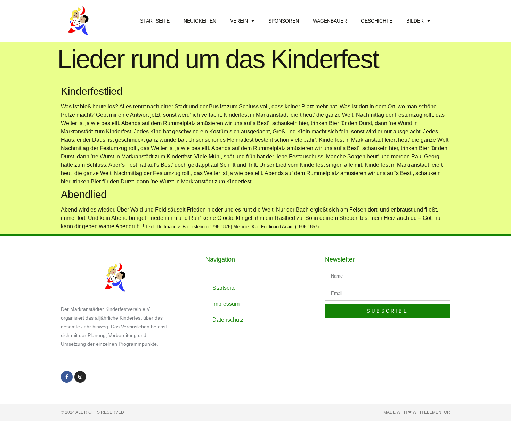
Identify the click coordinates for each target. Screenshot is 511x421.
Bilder (415, 21)
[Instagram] (80, 377)
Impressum (226, 304)
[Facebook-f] (67, 377)
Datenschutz (227, 320)
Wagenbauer (330, 21)
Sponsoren (283, 21)
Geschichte (376, 21)
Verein (239, 21)
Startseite (155, 21)
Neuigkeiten (200, 21)
